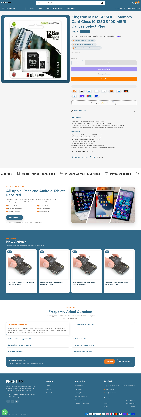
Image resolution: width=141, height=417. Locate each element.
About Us (48, 389)
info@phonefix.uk (111, 393)
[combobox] (70, 3)
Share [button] (101, 157)
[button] (104, 111)
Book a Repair (15, 217)
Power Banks (57, 8)
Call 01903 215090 (124, 361)
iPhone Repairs (79, 385)
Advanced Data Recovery (82, 403)
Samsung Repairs (80, 393)
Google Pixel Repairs (81, 396)
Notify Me (104, 79)
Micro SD (80, 121)
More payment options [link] (104, 74)
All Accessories (70, 8)
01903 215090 (110, 390)
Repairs (31, 8)
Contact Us (109, 361)
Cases (40, 8)
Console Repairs (79, 400)
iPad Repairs (78, 389)
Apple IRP (48, 385)
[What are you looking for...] (102, 2)
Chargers (48, 8)
